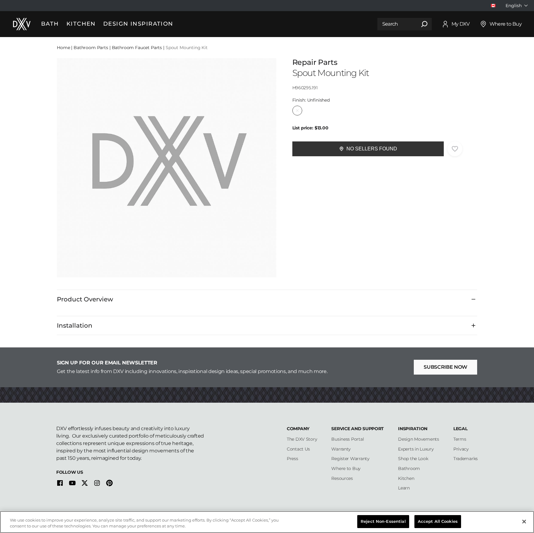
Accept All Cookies (438, 521)
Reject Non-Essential (383, 521)
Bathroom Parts (91, 47)
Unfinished (297, 110)
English (514, 5)
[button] (368, 148)
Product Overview (85, 299)
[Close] (524, 521)
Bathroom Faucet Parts (137, 47)
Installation (74, 325)
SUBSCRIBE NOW (445, 367)
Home (63, 47)
